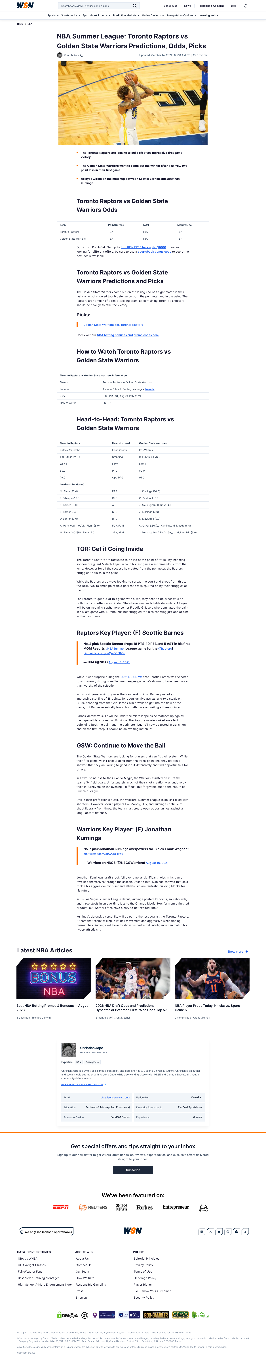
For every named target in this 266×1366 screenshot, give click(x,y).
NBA (30, 24)
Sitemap (81, 1297)
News (187, 5)
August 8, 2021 (119, 662)
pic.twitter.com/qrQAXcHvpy (103, 854)
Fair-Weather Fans (30, 1271)
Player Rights (143, 1284)
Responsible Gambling (211, 5)
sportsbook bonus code (154, 251)
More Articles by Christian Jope (82, 1084)
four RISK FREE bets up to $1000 (143, 247)
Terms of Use (143, 1271)
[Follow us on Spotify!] (236, 1231)
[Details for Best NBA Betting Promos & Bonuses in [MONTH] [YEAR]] (53, 978)
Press (79, 1291)
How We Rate (85, 1278)
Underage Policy (145, 1278)
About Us (82, 1258)
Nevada (150, 389)
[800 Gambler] (156, 1314)
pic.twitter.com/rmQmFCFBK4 (104, 653)
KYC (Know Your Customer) (153, 1291)
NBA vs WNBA (27, 1258)
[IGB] (103, 1314)
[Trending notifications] (246, 6)
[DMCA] (67, 1314)
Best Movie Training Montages (38, 1278)
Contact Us (83, 1265)
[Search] (134, 6)
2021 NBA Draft (131, 677)
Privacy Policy (143, 1265)
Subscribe (133, 1170)
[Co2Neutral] (200, 1314)
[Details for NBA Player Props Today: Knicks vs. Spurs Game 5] (212, 978)
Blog (233, 5)
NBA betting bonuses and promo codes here (128, 335)
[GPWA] (180, 1314)
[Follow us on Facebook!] (201, 1231)
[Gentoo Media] (129, 1314)
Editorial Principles (146, 1258)
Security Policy (144, 1297)
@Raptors (165, 648)
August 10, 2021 (157, 863)
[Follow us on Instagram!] (227, 1231)
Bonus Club (171, 5)
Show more (235, 951)
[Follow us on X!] (210, 1231)
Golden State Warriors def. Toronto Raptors (113, 325)
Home (20, 24)
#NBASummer (115, 648)
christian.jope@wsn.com (115, 1097)
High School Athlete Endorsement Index (45, 1284)
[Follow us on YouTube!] (219, 1231)
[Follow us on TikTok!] (245, 1231)
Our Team (82, 1271)
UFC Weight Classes (32, 1265)
